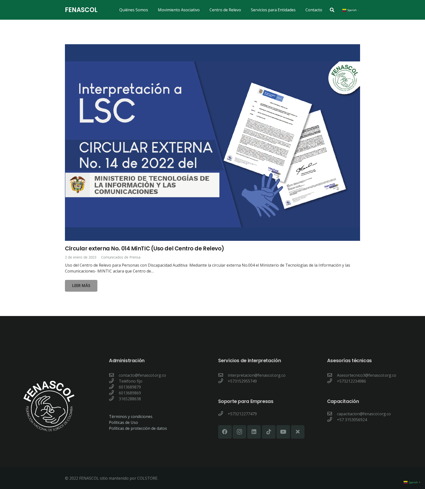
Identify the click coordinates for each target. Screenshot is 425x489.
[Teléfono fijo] (114, 381)
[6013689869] (114, 393)
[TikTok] (268, 432)
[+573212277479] (223, 414)
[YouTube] (283, 432)
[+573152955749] (223, 381)
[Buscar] (332, 9)
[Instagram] (239, 432)
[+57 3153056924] (332, 420)
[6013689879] (114, 387)
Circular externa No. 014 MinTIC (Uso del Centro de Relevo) (144, 248)
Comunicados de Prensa (120, 257)
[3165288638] (114, 399)
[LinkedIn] (254, 432)
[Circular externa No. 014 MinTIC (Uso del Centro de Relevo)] (212, 142)
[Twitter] (297, 432)
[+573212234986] (332, 381)
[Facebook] (225, 432)
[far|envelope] (114, 375)
